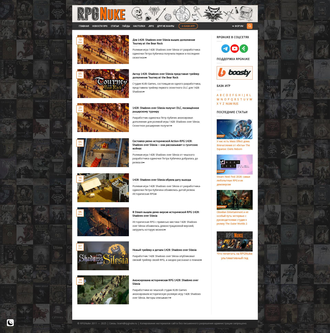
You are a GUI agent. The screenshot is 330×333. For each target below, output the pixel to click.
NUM (229, 104)
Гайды (126, 26)
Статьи (115, 26)
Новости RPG (100, 26)
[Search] (249, 26)
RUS (235, 104)
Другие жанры (165, 26)
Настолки (139, 26)
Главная (84, 26)
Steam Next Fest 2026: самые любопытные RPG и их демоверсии (233, 180)
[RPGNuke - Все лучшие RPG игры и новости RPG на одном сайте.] (101, 14)
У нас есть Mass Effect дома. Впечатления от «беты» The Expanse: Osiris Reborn (233, 145)
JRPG (151, 26)
